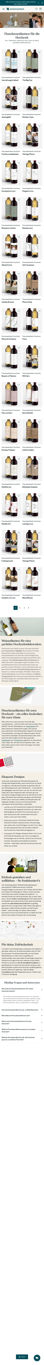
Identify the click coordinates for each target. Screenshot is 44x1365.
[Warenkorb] (40, 9)
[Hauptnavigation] (3, 9)
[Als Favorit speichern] (19, 52)
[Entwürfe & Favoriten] (36, 9)
